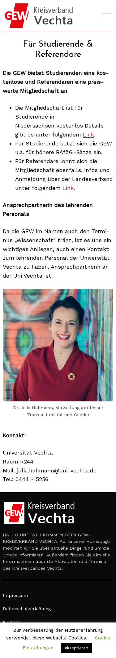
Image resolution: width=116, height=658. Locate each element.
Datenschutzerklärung (27, 608)
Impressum (15, 595)
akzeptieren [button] (76, 648)
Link (88, 134)
